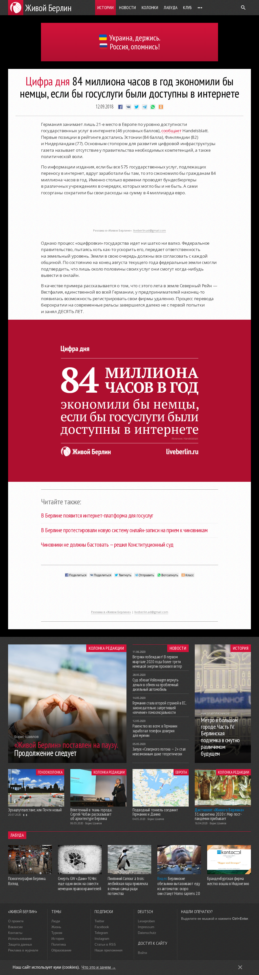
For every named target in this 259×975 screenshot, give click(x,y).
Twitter (99, 921)
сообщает (171, 130)
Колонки (150, 7)
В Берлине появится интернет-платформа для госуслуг (97, 515)
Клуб (187, 7)
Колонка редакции (106, 648)
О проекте (16, 921)
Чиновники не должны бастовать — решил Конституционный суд (107, 544)
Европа (181, 772)
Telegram (101, 933)
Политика (58, 944)
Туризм (56, 933)
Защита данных (20, 944)
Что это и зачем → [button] (98, 967)
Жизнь (56, 927)
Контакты (15, 933)
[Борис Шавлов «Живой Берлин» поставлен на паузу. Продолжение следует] (67, 761)
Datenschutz (147, 933)
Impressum (146, 927)
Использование (20, 939)
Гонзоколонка (50, 772)
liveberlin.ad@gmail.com (149, 230)
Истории (105, 7)
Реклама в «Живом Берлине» (111, 612)
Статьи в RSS (105, 944)
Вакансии (15, 927)
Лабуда (171, 7)
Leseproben (146, 921)
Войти (142, 953)
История (240, 648)
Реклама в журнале (23, 950)
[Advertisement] (129, 214)
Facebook (102, 927)
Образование (61, 950)
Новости (127, 7)
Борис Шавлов (93, 823)
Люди (55, 921)
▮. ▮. (25, 814)
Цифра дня (48, 81)
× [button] (240, 967)
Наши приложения (108, 950)
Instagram (102, 939)
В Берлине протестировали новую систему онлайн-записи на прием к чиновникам (124, 530)
